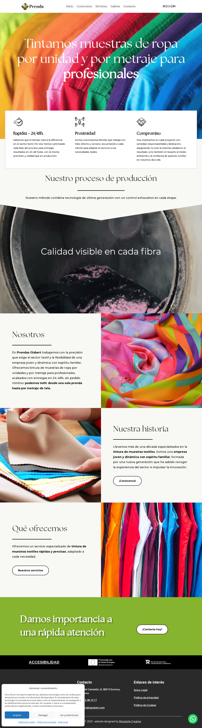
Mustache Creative (130, 721)
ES (164, 6)
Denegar (43, 715)
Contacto (129, 6)
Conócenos (84, 6)
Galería (115, 6)
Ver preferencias (69, 715)
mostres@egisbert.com (91, 707)
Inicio (69, 6)
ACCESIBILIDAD (44, 662)
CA (169, 6)
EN (174, 6)
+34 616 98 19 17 (87, 700)
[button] (193, 719)
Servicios (101, 6)
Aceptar (17, 715)
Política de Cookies (26, 722)
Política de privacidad (46, 722)
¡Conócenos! (127, 480)
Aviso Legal (63, 722)
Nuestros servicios (30, 570)
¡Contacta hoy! (152, 629)
